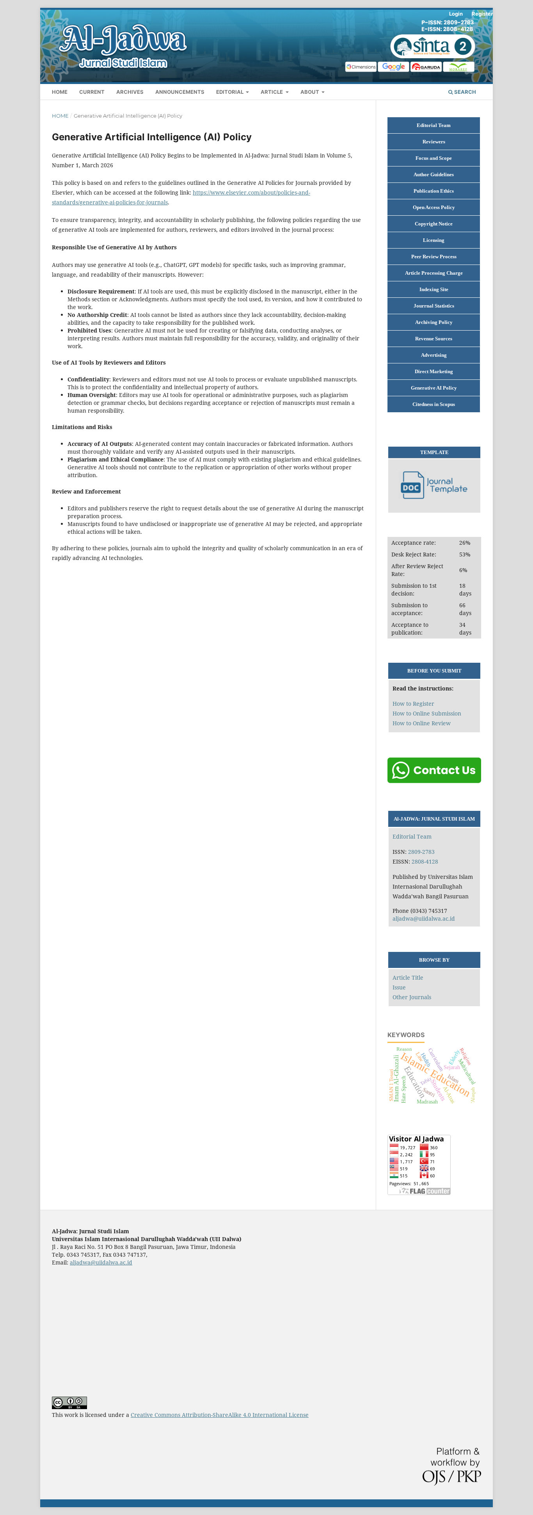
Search (464, 92)
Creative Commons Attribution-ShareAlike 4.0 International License (220, 1414)
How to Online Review (422, 723)
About (310, 92)
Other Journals (412, 997)
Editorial (230, 92)
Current (92, 92)
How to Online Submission (427, 713)
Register (482, 14)
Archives (130, 92)
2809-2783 (421, 851)
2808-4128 (425, 861)
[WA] (434, 781)
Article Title (408, 977)
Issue (399, 987)
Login (456, 14)
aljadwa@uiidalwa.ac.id (424, 918)
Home (60, 92)
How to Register (413, 703)
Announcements (179, 92)
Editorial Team (412, 836)
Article (272, 92)
